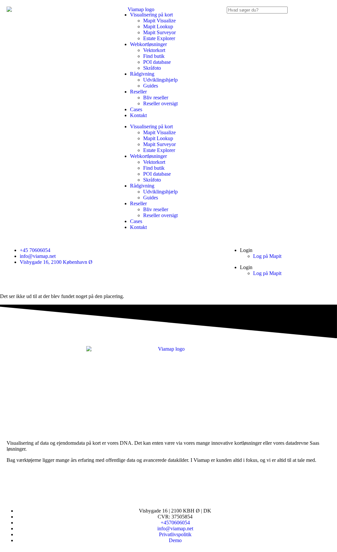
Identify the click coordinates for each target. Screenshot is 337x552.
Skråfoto (152, 68)
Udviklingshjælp (160, 80)
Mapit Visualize (159, 20)
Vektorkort (154, 50)
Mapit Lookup (158, 26)
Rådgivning (142, 74)
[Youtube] (32, 483)
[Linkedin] (15, 483)
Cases (136, 109)
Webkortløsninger (148, 44)
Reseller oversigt (160, 103)
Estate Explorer (159, 38)
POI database (157, 62)
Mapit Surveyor (159, 32)
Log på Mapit (267, 256)
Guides (150, 85)
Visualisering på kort (151, 14)
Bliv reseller (155, 97)
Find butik (154, 56)
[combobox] (257, 10)
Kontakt (138, 115)
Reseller (138, 91)
